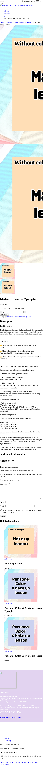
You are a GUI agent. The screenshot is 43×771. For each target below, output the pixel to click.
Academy (7, 740)
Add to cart (4, 314)
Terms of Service (5, 717)
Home (2, 22)
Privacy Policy (16, 717)
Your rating (4, 480)
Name (3, 502)
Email (2, 506)
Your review (5, 484)
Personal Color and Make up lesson (19, 22)
